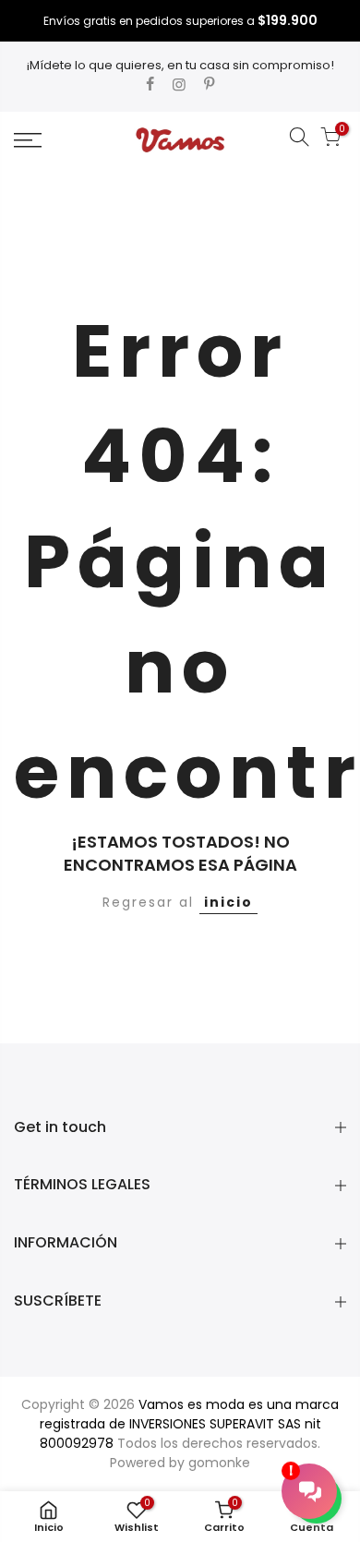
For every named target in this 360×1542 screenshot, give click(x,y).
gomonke (219, 1462)
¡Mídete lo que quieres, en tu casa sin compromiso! (180, 65)
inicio (228, 902)
